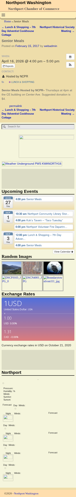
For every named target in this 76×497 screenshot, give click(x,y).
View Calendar (62, 251)
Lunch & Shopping (22, 82)
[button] (70, 65)
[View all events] (70, 57)
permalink (15, 105)
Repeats (9, 65)
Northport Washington (28, 2)
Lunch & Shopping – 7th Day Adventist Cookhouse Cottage (19, 31)
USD (41, 345)
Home (7, 21)
